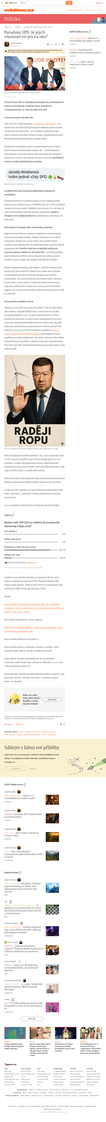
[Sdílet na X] (64, 724)
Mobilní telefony (25, 1095)
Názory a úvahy (11, 984)
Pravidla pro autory (76, 1106)
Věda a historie (11, 883)
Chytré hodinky (83, 1095)
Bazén (25, 1092)
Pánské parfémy (94, 1095)
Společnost (52, 734)
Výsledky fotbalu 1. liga (44, 1074)
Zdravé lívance (58, 1076)
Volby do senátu (9, 1082)
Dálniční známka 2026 (93, 1074)
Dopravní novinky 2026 (93, 1076)
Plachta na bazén (33, 1092)
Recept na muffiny (59, 1074)
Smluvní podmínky (34, 1106)
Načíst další (31, 1019)
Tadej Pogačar (25, 1079)
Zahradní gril (82, 1092)
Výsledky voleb (8, 1076)
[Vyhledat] (69, 3)
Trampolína (43, 1092)
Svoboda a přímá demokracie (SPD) (29, 734)
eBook (51, 44)
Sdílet (58, 44)
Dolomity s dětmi (75, 1085)
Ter (5, 901)
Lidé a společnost (77, 38)
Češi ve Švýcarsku (75, 1079)
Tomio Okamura (9, 734)
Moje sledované (75, 10)
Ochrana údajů (63, 1106)
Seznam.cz (99, 3)
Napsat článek (52, 699)
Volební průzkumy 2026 (11, 1074)
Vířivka (90, 1092)
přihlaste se (32, 562)
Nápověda (45, 1106)
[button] (34, 73)
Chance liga (40, 1071)
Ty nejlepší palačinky (60, 1071)
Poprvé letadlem (75, 1074)
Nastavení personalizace (52, 1109)
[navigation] (2, 3)
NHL (38, 1085)
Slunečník (51, 1092)
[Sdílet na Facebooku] (61, 724)
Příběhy (8, 965)
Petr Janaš (12, 942)
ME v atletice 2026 (42, 1079)
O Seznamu (21, 1106)
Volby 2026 (7, 1071)
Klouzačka (58, 1092)
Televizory (74, 1095)
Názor (45, 734)
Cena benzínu (65, 1090)
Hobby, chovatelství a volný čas (19, 905)
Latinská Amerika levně (77, 1082)
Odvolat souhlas (90, 1106)
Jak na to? (33, 768)
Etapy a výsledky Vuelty (28, 1074)
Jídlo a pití (74, 62)
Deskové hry (66, 1095)
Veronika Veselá (11, 923)
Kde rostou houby (54, 1090)
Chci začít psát (95, 10)
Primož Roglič (25, 1082)
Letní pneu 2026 (91, 1071)
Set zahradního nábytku (70, 1092)
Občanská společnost (49, 732)
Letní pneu (58, 1095)
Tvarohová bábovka (59, 1079)
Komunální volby (9, 1085)
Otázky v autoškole (92, 1082)
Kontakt (53, 1106)
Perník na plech (58, 1085)
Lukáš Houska (16, 43)
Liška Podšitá (10, 880)
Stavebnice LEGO (36, 1095)
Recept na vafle (58, 1082)
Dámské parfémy (48, 1095)
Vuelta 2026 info (26, 1071)
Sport (7, 851)
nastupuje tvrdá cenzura (45, 123)
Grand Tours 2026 (26, 1085)
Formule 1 (40, 1082)
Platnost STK (90, 1085)
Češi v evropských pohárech (79, 1090)
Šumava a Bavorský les (77, 1076)
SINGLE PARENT (10, 961)
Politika (21, 732)
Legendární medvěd (12, 980)
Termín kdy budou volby (11, 1079)
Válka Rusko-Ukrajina (32, 732)
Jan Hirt (23, 1076)
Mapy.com (32, 1090)
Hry (6, 1003)
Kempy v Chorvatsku (76, 1071)
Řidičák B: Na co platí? (93, 1079)
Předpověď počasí (42, 1090)
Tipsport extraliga (42, 1076)
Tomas (7, 999)
